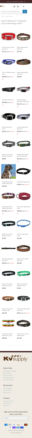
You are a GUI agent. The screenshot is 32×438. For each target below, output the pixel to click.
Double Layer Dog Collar (7, 127)
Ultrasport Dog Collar (8, 100)
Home (2, 16)
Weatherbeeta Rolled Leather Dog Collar (22, 155)
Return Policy (6, 373)
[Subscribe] (27, 418)
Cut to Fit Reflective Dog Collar (8, 73)
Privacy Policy (6, 392)
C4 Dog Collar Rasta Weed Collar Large (7, 334)
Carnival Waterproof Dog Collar (22, 127)
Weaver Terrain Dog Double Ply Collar (7, 284)
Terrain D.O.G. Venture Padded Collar (23, 334)
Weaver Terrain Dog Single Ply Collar (7, 234)
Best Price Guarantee (8, 377)
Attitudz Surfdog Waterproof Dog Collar (23, 100)
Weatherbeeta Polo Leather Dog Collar (7, 207)
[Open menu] (23, 6)
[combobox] (14, 11)
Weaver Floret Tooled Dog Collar (22, 259)
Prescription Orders (8, 401)
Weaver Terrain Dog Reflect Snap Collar (7, 155)
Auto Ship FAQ (7, 403)
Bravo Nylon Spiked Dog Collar (23, 207)
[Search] (25, 11)
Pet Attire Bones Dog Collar (22, 234)
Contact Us (6, 405)
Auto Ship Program (8, 379)
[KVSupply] (2, 6)
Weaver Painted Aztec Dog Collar (22, 73)
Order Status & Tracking (9, 371)
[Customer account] (14, 6)
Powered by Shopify (20, 430)
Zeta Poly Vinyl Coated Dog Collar (8, 48)
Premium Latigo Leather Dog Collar (23, 309)
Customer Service (8, 375)
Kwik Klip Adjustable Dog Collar (7, 259)
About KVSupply (7, 388)
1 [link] (9, 345)
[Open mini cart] (18, 6)
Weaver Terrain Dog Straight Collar (7, 309)
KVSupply (13, 430)
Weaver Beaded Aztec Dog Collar (22, 48)
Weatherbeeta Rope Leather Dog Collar (7, 182)
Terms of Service (7, 390)
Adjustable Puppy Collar (23, 182)
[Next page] (22, 345)
